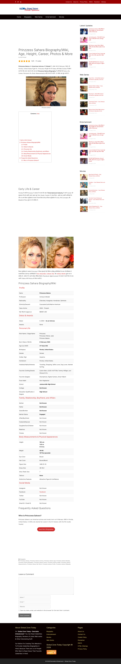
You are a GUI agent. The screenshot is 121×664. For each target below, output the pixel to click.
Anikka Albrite (61, 274)
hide (38, 113)
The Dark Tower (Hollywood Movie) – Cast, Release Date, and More (96, 199)
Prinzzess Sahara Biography (26, 562)
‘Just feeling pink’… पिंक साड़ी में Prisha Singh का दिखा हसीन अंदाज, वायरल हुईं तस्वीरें (97, 38)
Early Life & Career (25, 140)
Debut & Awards (27, 147)
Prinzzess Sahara (24, 560)
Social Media (26, 156)
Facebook (43, 492)
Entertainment (51, 17)
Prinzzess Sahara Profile (49, 564)
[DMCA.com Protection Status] (51, 654)
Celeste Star (50, 274)
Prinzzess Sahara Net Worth (34, 564)
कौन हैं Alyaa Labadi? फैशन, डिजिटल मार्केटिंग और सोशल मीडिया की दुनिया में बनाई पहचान (97, 47)
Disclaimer (97, 2)
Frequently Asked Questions (28, 158)
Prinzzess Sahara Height (54, 562)
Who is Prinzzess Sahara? (30, 160)
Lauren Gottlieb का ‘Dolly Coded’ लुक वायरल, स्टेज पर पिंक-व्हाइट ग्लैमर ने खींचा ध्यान (97, 55)
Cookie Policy (82, 637)
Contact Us (69, 2)
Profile (24, 144)
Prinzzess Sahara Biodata (63, 560)
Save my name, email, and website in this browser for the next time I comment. (45, 610)
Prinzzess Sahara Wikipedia (63, 564)
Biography (27, 17)
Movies (61, 17)
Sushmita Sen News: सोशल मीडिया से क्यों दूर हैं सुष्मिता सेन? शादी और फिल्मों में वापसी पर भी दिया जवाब (96, 30)
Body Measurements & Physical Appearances (36, 153)
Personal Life (26, 149)
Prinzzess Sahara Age (50, 560)
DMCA (91, 2)
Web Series (38, 17)
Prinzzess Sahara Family (40, 562)
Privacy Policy (83, 2)
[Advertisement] (46, 32)
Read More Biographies (46, 529)
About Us (75, 2)
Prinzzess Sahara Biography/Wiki (29, 142)
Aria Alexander (41, 274)
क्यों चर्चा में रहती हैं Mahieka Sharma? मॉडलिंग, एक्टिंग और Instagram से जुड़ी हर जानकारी (96, 63)
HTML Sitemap (83, 646)
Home (19, 17)
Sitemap (103, 2)
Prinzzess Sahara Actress (37, 560)
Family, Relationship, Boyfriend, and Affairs (35, 151)
